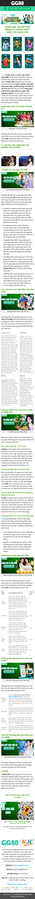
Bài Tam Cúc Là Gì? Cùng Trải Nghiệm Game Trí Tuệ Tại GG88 (17, 822)
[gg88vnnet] (17, 3)
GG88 (3, 75)
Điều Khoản (12, 884)
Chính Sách (23, 884)
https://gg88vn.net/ (15, 696)
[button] (5, 8)
